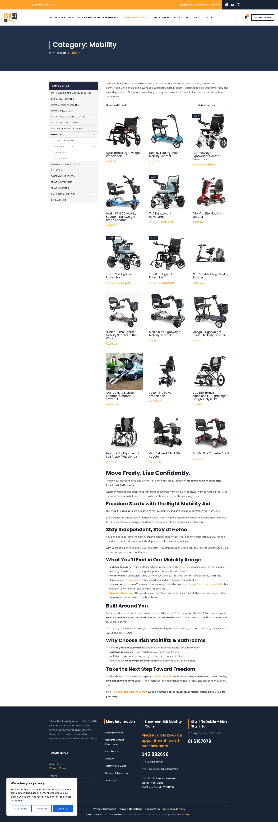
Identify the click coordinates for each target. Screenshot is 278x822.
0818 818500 (156, 762)
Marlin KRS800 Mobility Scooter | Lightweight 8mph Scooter (121, 217)
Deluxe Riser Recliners (62, 99)
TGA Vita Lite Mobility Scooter (206, 215)
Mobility (56, 134)
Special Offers (58, 200)
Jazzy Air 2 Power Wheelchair (160, 394)
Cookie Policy (152, 809)
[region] (41, 797)
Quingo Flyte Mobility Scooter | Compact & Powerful (120, 396)
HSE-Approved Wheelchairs (65, 122)
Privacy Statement (104, 809)
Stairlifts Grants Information (114, 742)
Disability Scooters (64, 140)
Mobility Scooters (63, 146)
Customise (21, 808)
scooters (185, 567)
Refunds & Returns (174, 809)
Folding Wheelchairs (62, 110)
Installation (112, 751)
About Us (191, 17)
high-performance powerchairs (205, 584)
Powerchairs (61, 152)
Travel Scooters (60, 188)
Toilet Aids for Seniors (63, 176)
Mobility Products (136, 17)
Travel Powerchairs (61, 182)
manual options (132, 580)
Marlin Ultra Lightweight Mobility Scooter (165, 333)
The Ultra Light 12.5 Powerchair (161, 276)
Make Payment (114, 732)
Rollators (56, 170)
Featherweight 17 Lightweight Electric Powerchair (205, 156)
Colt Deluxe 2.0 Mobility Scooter (165, 455)
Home (53, 17)
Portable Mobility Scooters (65, 164)
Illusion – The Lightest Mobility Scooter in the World (121, 335)
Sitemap (110, 780)
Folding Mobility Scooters (65, 104)
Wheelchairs (60, 158)
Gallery (109, 758)
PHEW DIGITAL (184, 814)
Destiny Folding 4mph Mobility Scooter (164, 154)
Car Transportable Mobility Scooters (71, 93)
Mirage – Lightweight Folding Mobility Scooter (208, 333)
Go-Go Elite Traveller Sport (210, 453)
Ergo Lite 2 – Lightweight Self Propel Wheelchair (122, 455)
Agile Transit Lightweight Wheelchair (123, 154)
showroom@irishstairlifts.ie (163, 769)
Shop (157, 17)
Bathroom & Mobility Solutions (97, 17)
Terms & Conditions (130, 809)
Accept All (63, 808)
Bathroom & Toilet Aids (63, 194)
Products (61, 52)
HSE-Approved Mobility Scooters (68, 116)
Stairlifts (65, 17)
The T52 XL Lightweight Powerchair (121, 276)
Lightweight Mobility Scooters (67, 128)
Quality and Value (115, 766)
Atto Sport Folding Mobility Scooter (210, 276)
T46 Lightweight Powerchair (160, 215)
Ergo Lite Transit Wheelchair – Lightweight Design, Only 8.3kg (210, 396)
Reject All (42, 808)
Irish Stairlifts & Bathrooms (128, 691)
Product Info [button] (171, 17)
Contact (208, 17)
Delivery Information (117, 773)
